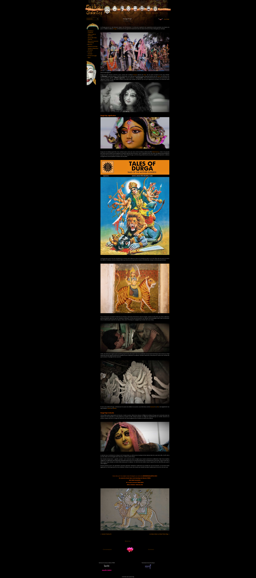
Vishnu (159, 76)
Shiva (144, 74)
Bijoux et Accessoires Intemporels (93, 41)
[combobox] (93, 19)
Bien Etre (90, 44)
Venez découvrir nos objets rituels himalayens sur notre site (134, 476)
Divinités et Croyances (90, 31)
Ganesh (109, 408)
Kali (158, 407)
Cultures (90, 52)
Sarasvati (152, 407)
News (89, 57)
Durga (114, 28)
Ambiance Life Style (92, 46)
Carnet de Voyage (92, 55)
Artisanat (90, 54)
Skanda (114, 408)
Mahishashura (155, 152)
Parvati (135, 74)
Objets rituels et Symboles (92, 35)
